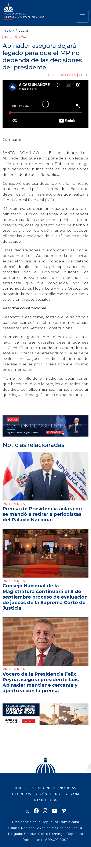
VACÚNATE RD (47, 794)
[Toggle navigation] (82, 16)
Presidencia (15, 37)
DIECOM (72, 794)
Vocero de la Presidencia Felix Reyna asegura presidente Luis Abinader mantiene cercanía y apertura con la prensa (41, 682)
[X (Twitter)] (27, 811)
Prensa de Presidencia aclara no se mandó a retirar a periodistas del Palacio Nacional (42, 514)
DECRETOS (21, 794)
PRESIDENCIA (43, 788)
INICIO (20, 788)
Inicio (7, 30)
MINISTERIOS (45, 800)
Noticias (22, 30)
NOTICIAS (67, 788)
